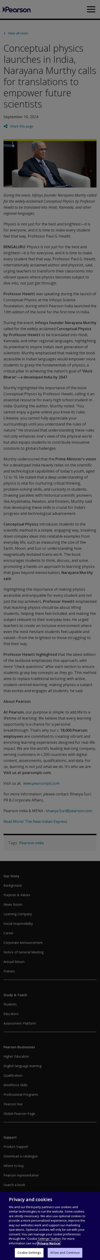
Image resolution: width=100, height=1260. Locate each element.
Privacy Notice (49, 1243)
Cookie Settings (29, 1252)
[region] (50, 1226)
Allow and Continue (65, 1252)
